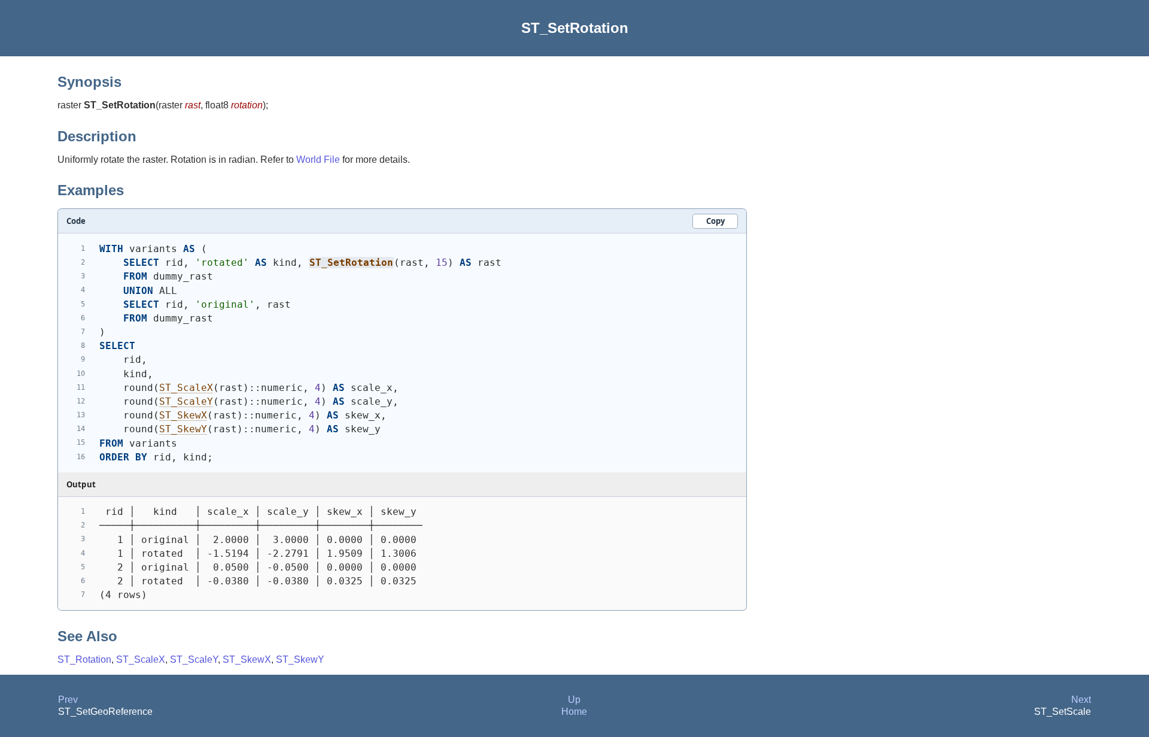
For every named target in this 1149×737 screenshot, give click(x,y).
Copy (715, 221)
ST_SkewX (183, 415)
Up (574, 699)
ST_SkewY (183, 429)
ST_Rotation (84, 659)
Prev (68, 699)
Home (574, 711)
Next (1081, 699)
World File (318, 159)
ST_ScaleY (186, 401)
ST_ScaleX (186, 387)
